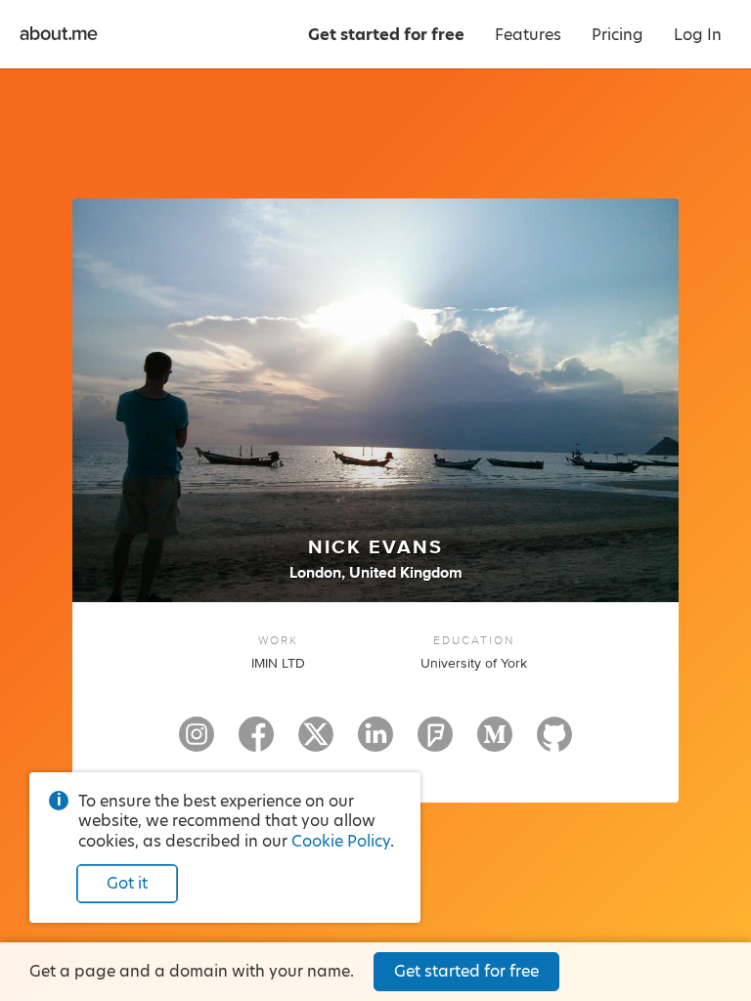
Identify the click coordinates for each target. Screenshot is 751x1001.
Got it (127, 883)
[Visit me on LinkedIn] (375, 743)
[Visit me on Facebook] (256, 743)
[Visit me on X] (315, 743)
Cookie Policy (340, 841)
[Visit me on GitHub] (554, 743)
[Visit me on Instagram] (196, 743)
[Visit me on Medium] (494, 743)
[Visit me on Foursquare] (435, 743)
